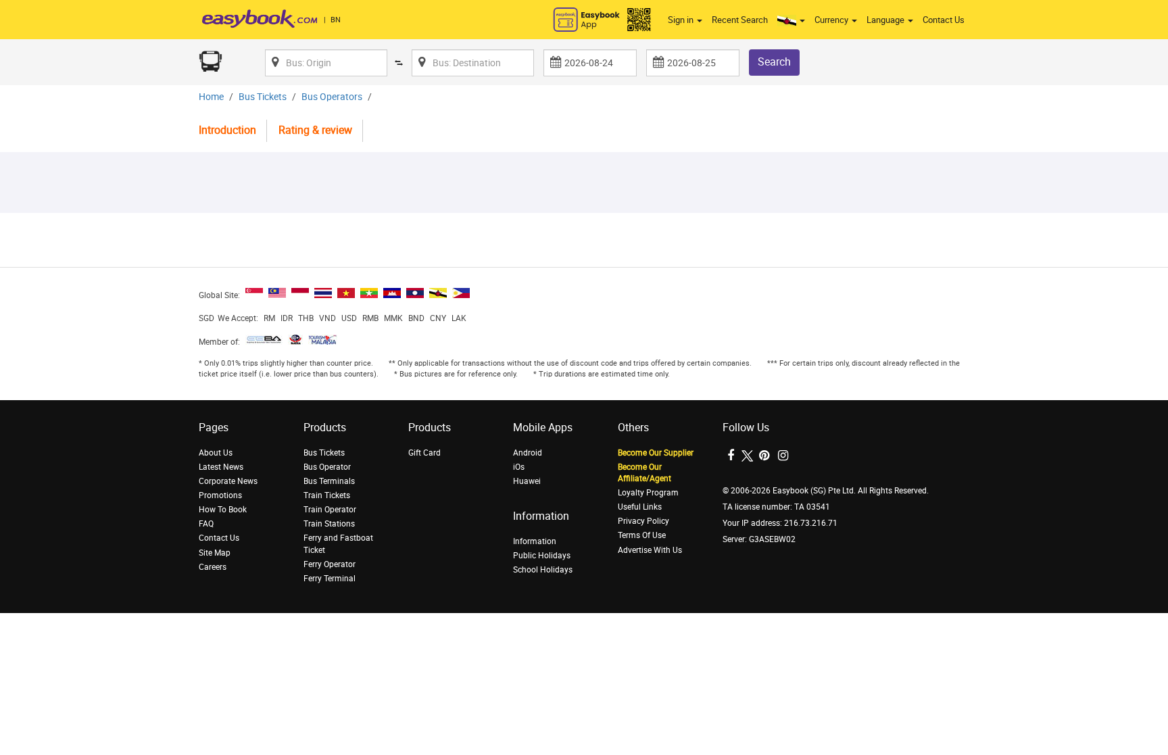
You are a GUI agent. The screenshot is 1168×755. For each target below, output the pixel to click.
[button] (791, 20)
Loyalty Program (648, 492)
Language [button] (886, 20)
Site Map (214, 553)
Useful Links (640, 507)
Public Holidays (541, 555)
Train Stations (329, 524)
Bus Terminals (329, 481)
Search (774, 61)
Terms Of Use (642, 535)
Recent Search (740, 20)
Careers (212, 567)
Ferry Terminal (329, 578)
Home (211, 97)
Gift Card (424, 453)
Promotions (220, 495)
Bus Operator (327, 467)
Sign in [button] (682, 20)
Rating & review (315, 130)
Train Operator (329, 509)
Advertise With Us (650, 550)
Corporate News (228, 481)
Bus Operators (331, 97)
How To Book (223, 509)
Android (527, 453)
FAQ (206, 524)
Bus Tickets (263, 97)
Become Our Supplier (656, 453)
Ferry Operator (329, 564)
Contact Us (944, 20)
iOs (519, 467)
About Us (216, 453)
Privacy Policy (643, 521)
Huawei (527, 481)
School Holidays (543, 570)
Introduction (227, 130)
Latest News (221, 467)
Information (534, 541)
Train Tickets (326, 495)
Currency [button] (832, 20)
